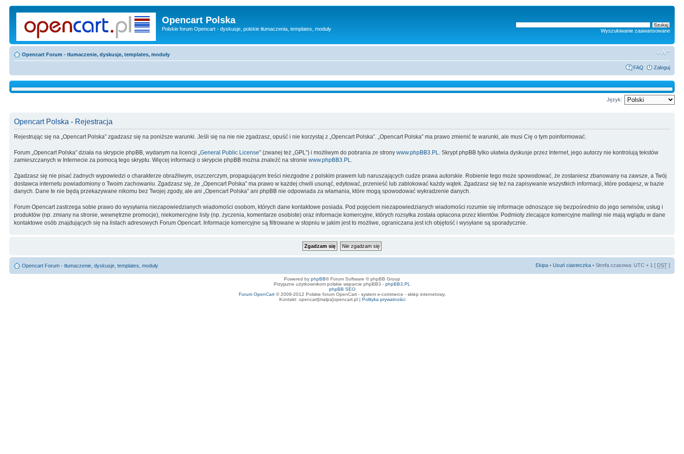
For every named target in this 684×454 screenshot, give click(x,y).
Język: (614, 99)
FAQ (638, 67)
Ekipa (542, 265)
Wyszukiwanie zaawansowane (635, 30)
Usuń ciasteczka (572, 265)
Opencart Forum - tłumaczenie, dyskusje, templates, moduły (96, 54)
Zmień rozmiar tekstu (663, 52)
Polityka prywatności (383, 299)
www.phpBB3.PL (417, 152)
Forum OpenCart (257, 294)
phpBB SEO (342, 289)
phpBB (318, 278)
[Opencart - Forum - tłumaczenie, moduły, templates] (87, 25)
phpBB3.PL (397, 284)
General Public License (229, 152)
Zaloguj (662, 67)
